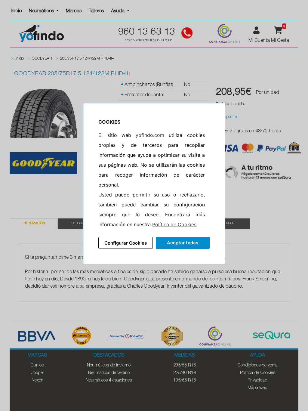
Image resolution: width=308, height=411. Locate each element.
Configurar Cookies (125, 243)
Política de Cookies (174, 224)
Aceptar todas (182, 243)
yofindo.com (150, 135)
